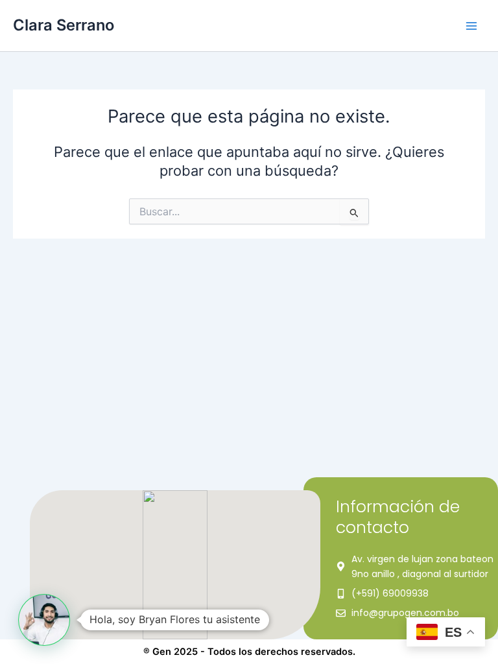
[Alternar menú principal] (471, 26)
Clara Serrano (63, 25)
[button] (44, 620)
